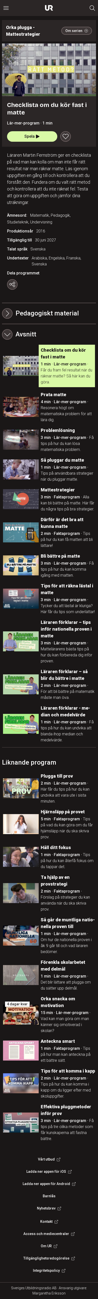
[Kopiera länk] (12, 284)
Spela (29, 136)
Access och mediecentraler (46, 1234)
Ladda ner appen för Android (46, 1184)
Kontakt (46, 1222)
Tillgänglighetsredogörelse (46, 1258)
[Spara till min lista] (65, 136)
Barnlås (49, 1196)
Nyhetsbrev (46, 1208)
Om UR (46, 1246)
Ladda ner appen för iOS (46, 1172)
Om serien (73, 31)
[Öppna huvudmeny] (6, 8)
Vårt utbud (46, 1159)
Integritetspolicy (46, 1271)
